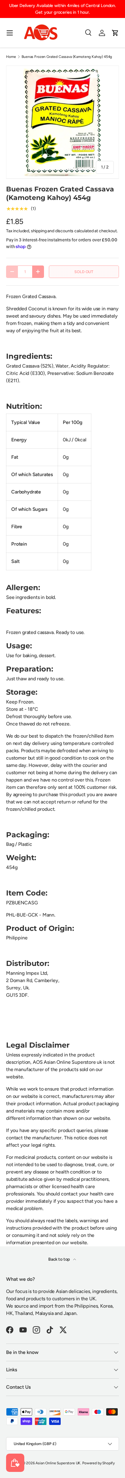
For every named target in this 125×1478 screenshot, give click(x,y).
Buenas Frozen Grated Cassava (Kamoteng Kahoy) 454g (67, 57)
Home (11, 57)
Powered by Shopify (98, 1463)
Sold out (83, 271)
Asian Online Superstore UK (57, 1463)
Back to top (59, 1259)
